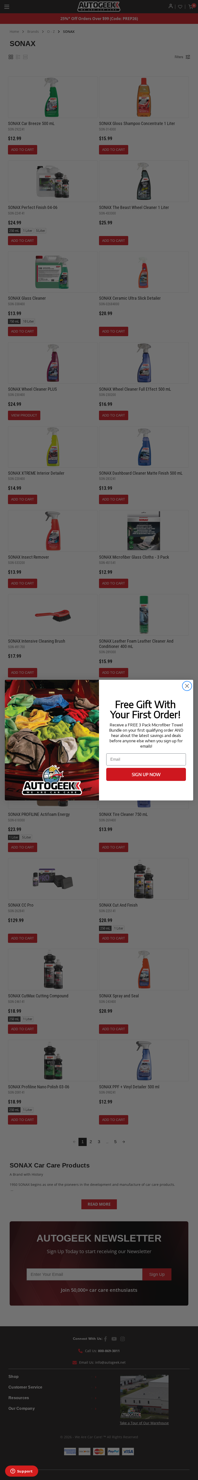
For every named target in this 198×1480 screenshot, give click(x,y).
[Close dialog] (187, 686)
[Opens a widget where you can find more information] (21, 1472)
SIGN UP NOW (146, 774)
